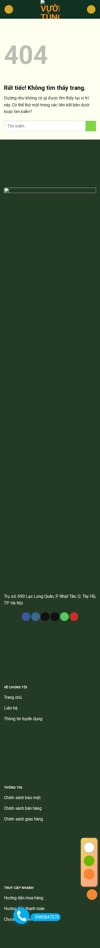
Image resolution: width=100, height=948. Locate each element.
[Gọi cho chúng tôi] (64, 616)
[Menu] (9, 9)
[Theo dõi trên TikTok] (45, 616)
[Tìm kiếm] (91, 9)
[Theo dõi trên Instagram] (35, 616)
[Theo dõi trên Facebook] (26, 616)
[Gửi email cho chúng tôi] (54, 616)
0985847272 (47, 917)
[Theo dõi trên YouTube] (74, 616)
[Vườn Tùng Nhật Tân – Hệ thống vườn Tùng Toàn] (50, 9)
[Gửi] (91, 126)
